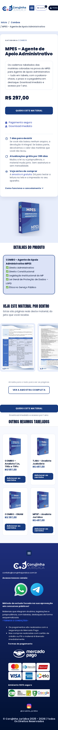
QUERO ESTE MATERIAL (29, 110)
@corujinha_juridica (29, 711)
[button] (31, 8)
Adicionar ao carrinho (13, 479)
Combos (15, 22)
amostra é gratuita (22, 174)
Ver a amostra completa (29, 389)
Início (4, 22)
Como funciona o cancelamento (23, 188)
